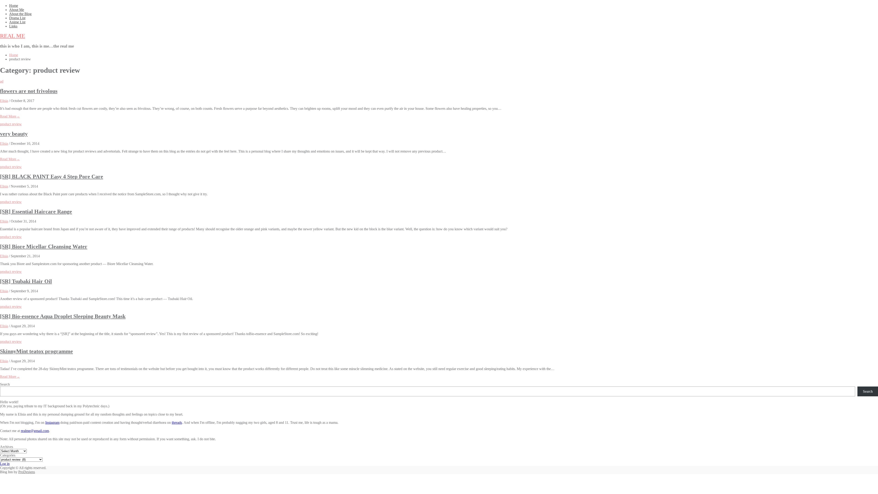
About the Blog (20, 14)
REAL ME (12, 36)
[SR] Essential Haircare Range (36, 212)
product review (11, 124)
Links (13, 26)
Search (5, 384)
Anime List (17, 22)
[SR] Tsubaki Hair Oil (26, 281)
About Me (16, 10)
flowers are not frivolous (28, 91)
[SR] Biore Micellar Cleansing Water (43, 247)
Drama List (17, 18)
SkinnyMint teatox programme (36, 351)
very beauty (14, 134)
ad (1, 81)
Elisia (4, 101)
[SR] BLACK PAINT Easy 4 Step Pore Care (51, 177)
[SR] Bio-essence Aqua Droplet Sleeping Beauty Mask (63, 316)
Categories (7, 455)
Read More (10, 116)
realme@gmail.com (35, 431)
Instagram (52, 422)
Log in (5, 464)
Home (13, 6)
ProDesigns (26, 472)
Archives (6, 447)
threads (177, 422)
